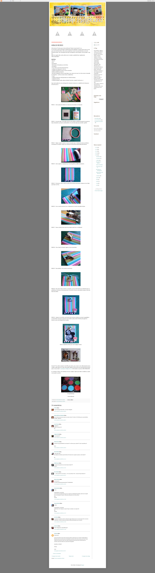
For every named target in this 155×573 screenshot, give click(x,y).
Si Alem (55, 407)
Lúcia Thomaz (56, 424)
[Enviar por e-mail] (67, 399)
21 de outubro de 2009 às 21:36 (60, 499)
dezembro (98, 156)
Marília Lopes (56, 463)
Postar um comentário (57, 553)
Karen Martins (56, 451)
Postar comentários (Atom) (59, 558)
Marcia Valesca (57, 479)
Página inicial (71, 556)
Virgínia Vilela (56, 434)
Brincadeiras (97, 118)
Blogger (82, 565)
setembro (98, 175)
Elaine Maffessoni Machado (59, 415)
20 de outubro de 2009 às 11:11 (60, 459)
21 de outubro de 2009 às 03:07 (60, 475)
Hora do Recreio (59, 401)
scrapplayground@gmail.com (66, 368)
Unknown (56, 533)
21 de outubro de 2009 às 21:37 (60, 513)
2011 (96, 151)
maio (97, 183)
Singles (101, 190)
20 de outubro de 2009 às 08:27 (60, 420)
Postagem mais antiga (86, 556)
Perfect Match (97, 190)
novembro (98, 158)
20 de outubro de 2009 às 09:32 (60, 437)
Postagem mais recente (56, 556)
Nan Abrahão (56, 471)
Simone (63, 401)
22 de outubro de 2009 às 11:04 (60, 529)
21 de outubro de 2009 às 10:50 (60, 484)
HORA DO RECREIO (99, 164)
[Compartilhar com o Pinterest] (72, 399)
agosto (97, 177)
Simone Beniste (57, 488)
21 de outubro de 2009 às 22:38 (60, 521)
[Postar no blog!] (69, 399)
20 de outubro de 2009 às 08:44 (60, 430)
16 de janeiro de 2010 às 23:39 (60, 550)
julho (97, 179)
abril (97, 185)
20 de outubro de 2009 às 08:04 (60, 411)
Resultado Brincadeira (99, 121)
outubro (97, 160)
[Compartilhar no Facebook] (71, 399)
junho (97, 181)
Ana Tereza (56, 517)
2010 (96, 153)
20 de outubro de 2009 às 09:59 (60, 447)
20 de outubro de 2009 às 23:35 (60, 467)
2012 (96, 149)
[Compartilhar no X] (70, 399)
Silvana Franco (56, 441)
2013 (96, 147)
